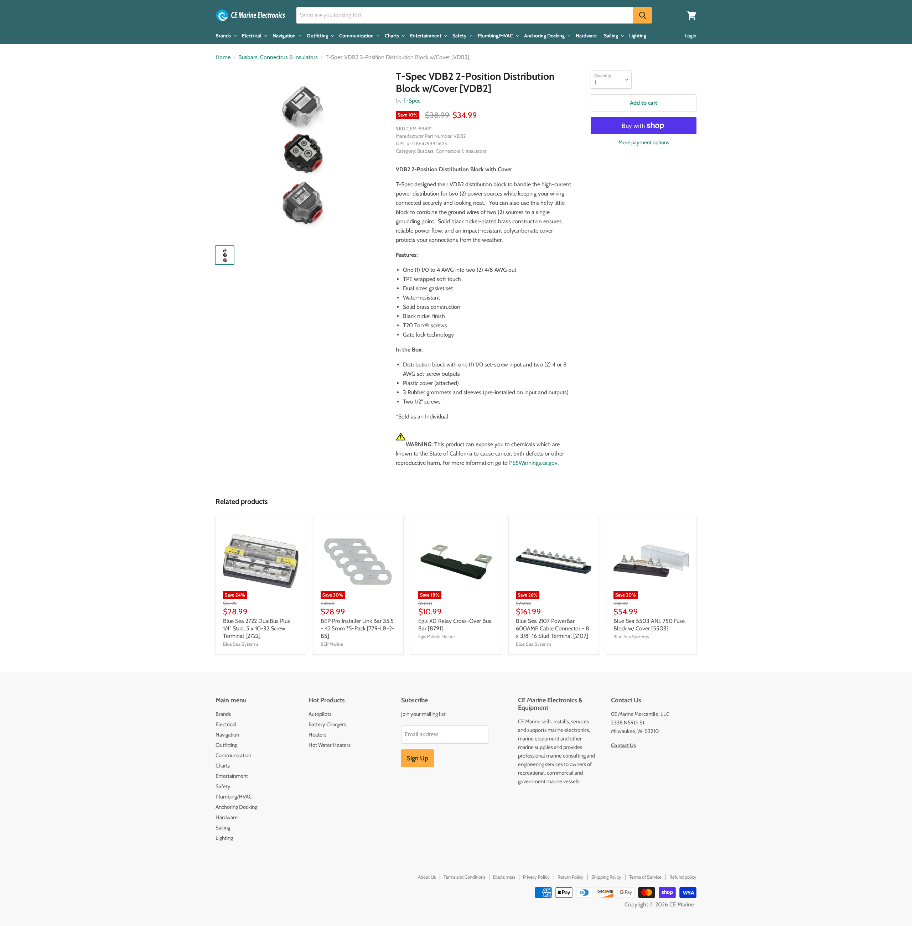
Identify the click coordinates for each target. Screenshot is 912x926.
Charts (392, 35)
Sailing (611, 35)
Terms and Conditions (464, 877)
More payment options (643, 143)
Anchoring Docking (545, 35)
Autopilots (320, 714)
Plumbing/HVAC (496, 35)
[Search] (642, 15)
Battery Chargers (327, 724)
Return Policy (571, 877)
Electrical (252, 35)
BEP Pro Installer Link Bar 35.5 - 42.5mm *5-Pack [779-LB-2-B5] (357, 628)
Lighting (637, 35)
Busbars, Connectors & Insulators (278, 57)
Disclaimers (504, 877)
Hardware (586, 35)
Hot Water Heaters (330, 745)
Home (223, 57)
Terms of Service (645, 877)
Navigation (285, 35)
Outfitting (318, 35)
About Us (427, 877)
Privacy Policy (536, 877)
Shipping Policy (606, 877)
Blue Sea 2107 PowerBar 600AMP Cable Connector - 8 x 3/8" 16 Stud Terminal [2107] (552, 628)
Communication (357, 35)
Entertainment (426, 35)
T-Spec (411, 100)
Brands (224, 35)
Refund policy (682, 877)
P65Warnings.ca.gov (533, 462)
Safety (460, 35)
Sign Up (417, 758)
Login (690, 35)
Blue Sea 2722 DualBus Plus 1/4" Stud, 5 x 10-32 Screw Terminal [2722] (256, 628)
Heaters (317, 735)
